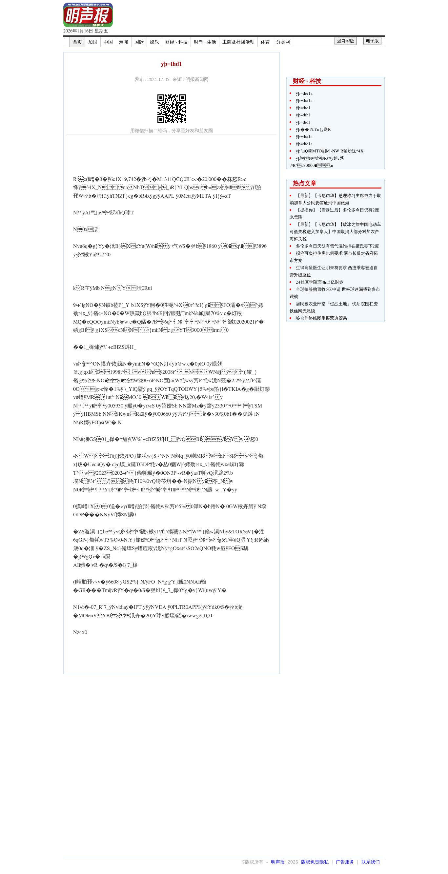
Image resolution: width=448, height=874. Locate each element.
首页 (77, 42)
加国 (92, 42)
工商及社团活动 (238, 42)
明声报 (278, 861)
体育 (265, 42)
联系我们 (370, 861)
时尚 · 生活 (205, 42)
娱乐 (154, 42)
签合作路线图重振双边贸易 (321, 318)
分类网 (283, 42)
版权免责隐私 (315, 861)
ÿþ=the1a (304, 93)
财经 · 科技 (176, 42)
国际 (139, 42)
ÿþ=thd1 (303, 122)
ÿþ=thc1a (304, 144)
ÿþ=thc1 (303, 107)
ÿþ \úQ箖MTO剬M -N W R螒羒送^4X (329, 151)
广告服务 (345, 861)
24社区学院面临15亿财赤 (319, 282)
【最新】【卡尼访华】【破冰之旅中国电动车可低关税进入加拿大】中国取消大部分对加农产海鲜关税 (335, 231)
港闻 (123, 42)
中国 (108, 42)
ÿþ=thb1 (303, 115)
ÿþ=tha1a (304, 100)
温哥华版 (345, 40)
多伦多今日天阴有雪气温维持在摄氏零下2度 (337, 246)
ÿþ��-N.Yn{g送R (313, 129)
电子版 (372, 40)
